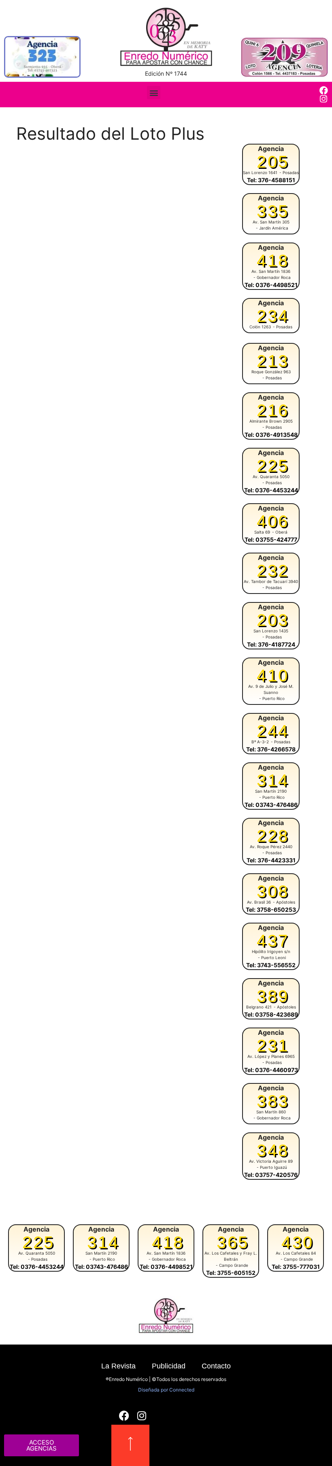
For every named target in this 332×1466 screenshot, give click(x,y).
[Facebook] (323, 90)
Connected (181, 1390)
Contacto (216, 1366)
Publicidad (168, 1366)
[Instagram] (323, 99)
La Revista (118, 1366)
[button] (153, 92)
